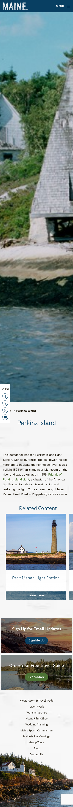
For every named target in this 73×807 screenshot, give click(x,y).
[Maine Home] (15, 6)
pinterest (5, 410)
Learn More (36, 676)
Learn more (36, 595)
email (5, 417)
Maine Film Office (36, 718)
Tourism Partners (36, 712)
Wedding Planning (36, 724)
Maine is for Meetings (36, 736)
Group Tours (36, 742)
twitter (5, 403)
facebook (5, 396)
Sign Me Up (36, 640)
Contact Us (36, 754)
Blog (36, 748)
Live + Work (36, 706)
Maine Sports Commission (36, 730)
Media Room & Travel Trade (36, 700)
